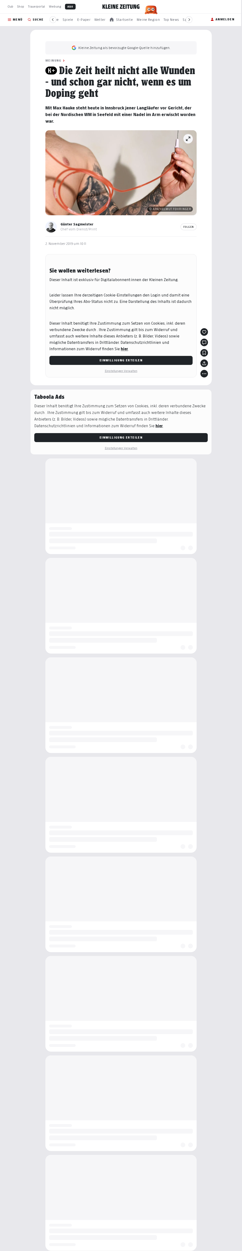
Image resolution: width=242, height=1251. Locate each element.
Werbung (55, 6)
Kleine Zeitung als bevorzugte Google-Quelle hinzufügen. (124, 47)
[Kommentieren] (204, 342)
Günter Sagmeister (76, 224)
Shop (20, 6)
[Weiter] (189, 19)
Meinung (53, 60)
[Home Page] (121, 6)
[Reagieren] (204, 332)
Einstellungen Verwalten (121, 370)
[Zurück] (53, 19)
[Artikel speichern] (204, 353)
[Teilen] (204, 363)
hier (124, 349)
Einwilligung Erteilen (121, 360)
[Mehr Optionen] (204, 373)
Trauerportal (36, 6)
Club (10, 6)
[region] (121, 19)
